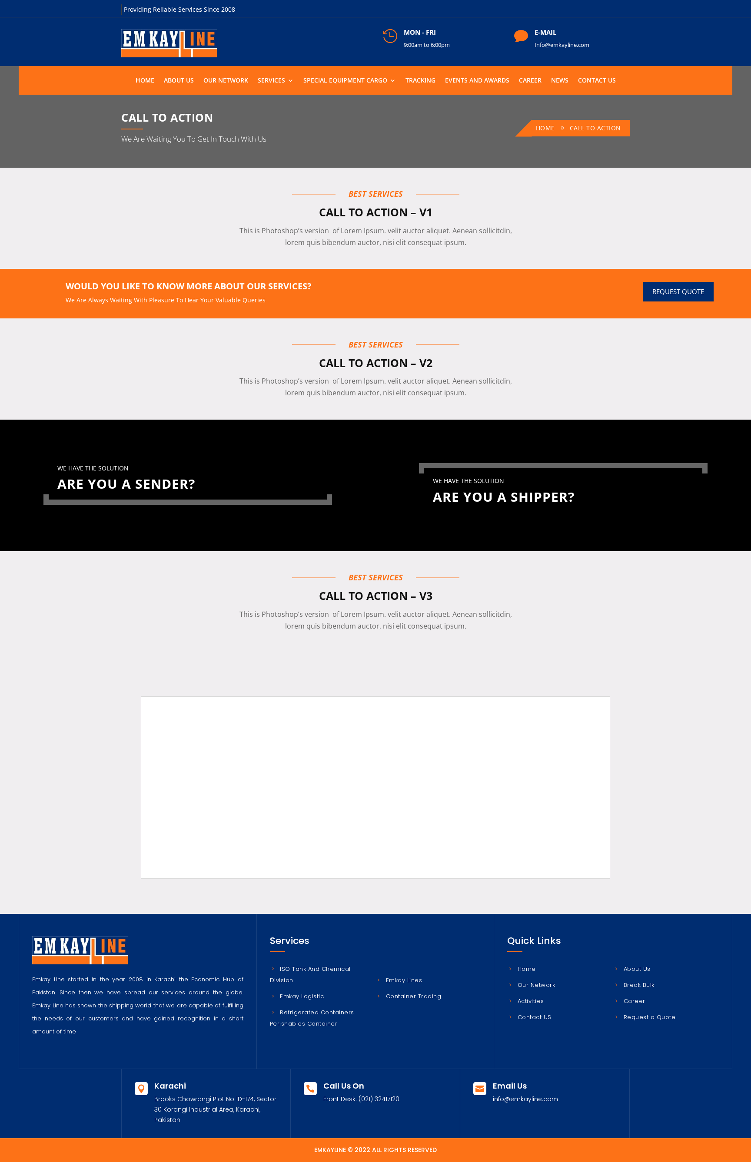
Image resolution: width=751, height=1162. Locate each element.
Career (530, 80)
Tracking (420, 80)
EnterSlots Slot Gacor (225, 827)
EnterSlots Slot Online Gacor (236, 837)
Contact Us (597, 80)
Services (271, 80)
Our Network (225, 80)
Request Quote (678, 291)
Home (145, 80)
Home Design (214, 806)
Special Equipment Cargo (345, 80)
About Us (179, 80)
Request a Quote (649, 1017)
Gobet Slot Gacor (219, 817)
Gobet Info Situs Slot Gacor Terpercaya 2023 (259, 775)
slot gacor (209, 785)
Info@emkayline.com (562, 45)
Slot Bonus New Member (231, 765)
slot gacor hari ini (220, 796)
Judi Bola (208, 755)
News (559, 80)
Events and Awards (477, 80)
